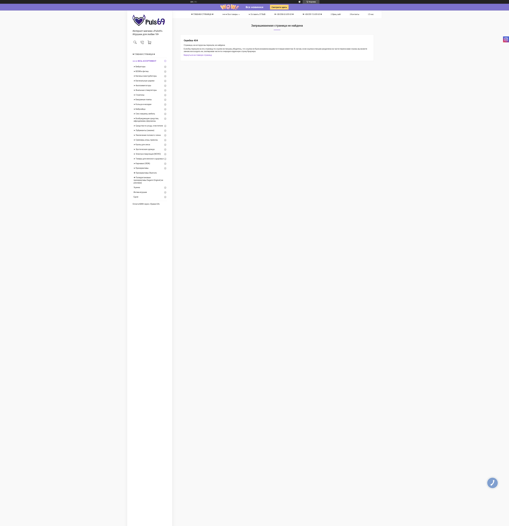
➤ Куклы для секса (142, 144)
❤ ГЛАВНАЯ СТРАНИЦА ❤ (144, 54)
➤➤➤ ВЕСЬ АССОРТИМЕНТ (144, 61)
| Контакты (354, 14)
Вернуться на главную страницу (198, 55)
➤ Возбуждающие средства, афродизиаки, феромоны (146, 119)
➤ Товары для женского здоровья (149, 159)
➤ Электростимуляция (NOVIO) (147, 154)
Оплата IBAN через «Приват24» (146, 204)
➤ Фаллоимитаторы (142, 85)
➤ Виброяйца (139, 109)
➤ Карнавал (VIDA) (142, 163)
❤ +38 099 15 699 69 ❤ (312, 14)
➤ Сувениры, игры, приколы (146, 140)
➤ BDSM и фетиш (141, 71)
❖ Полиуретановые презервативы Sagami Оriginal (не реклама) (148, 180)
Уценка (137, 187)
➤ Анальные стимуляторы (145, 90)
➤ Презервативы (141, 168)
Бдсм (136, 197)
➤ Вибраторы (139, 67)
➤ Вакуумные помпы (143, 99)
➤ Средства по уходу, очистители (148, 126)
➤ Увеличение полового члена (147, 135)
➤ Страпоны (139, 95)
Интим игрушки (140, 192)
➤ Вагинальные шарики (144, 81)
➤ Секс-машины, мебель (144, 114)
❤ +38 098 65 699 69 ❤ (284, 14)
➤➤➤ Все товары (230, 14)
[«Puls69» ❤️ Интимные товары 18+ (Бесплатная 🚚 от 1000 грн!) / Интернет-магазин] (150, 20)
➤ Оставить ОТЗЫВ (257, 14)
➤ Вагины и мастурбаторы (145, 76)
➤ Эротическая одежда (144, 149)
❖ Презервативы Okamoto (145, 173)
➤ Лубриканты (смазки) (144, 130)
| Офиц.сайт (336, 14)
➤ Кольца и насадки (142, 104)
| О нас (371, 14)
